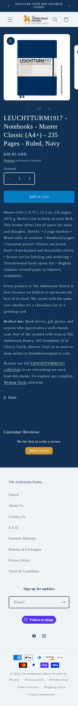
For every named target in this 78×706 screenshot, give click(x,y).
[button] (10, 19)
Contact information (41, 694)
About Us (16, 505)
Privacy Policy (20, 560)
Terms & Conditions (24, 571)
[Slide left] (29, 109)
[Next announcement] (69, 6)
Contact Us (17, 517)
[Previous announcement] (8, 6)
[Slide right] (49, 109)
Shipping (9, 160)
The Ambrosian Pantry (36, 673)
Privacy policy (34, 679)
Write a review (39, 450)
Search (14, 495)
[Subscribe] (63, 602)
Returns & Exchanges (25, 549)
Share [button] (12, 397)
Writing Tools (15, 382)
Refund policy (58, 679)
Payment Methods (22, 538)
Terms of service (28, 687)
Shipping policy (55, 687)
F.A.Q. (14, 527)
